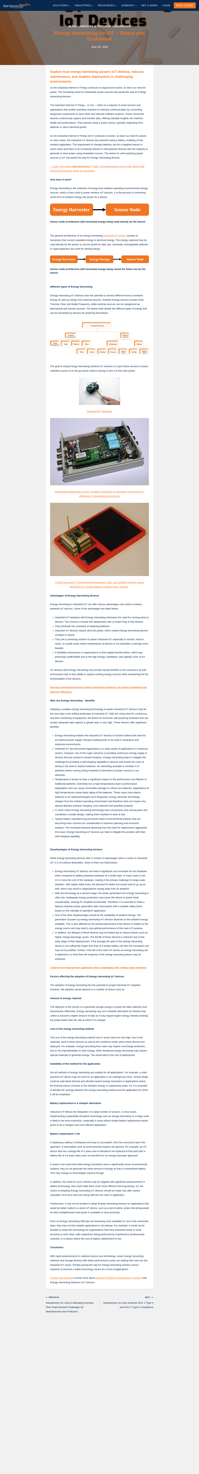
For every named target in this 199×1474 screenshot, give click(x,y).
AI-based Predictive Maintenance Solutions (118, 1278)
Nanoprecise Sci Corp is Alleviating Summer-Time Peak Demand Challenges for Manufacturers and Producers (70, 1304)
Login (166, 5)
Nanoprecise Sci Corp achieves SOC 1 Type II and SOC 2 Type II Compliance (128, 1302)
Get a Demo (149, 5)
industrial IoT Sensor (114, 235)
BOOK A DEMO (184, 5)
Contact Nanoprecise (61, 1278)
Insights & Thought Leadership (105, 26)
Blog (72, 26)
